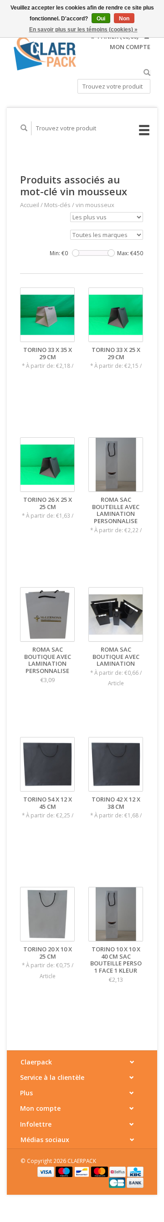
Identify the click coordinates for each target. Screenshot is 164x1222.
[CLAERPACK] (45, 53)
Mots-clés (57, 205)
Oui (101, 18)
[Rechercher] (147, 72)
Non (124, 18)
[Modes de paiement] (46, 1171)
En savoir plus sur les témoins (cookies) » (83, 29)
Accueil (29, 205)
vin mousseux (95, 205)
